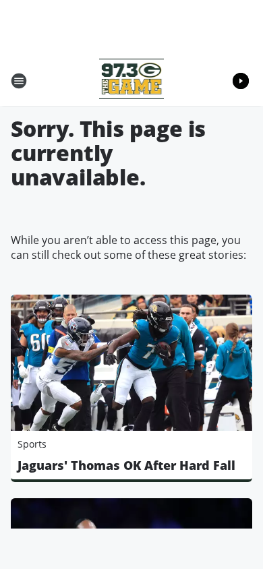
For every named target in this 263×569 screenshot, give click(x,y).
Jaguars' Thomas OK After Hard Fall (126, 465)
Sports (32, 444)
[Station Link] (132, 80)
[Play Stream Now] (241, 81)
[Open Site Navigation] (19, 81)
